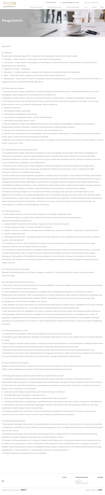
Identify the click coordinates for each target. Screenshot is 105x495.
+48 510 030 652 (51, 2)
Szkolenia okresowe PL (36, 7)
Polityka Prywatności (82, 483)
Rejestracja (95, 2)
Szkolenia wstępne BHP (72, 7)
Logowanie (87, 2)
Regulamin (79, 481)
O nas (85, 7)
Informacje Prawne (82, 477)
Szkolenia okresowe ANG (54, 7)
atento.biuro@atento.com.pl (70, 2)
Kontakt (94, 7)
